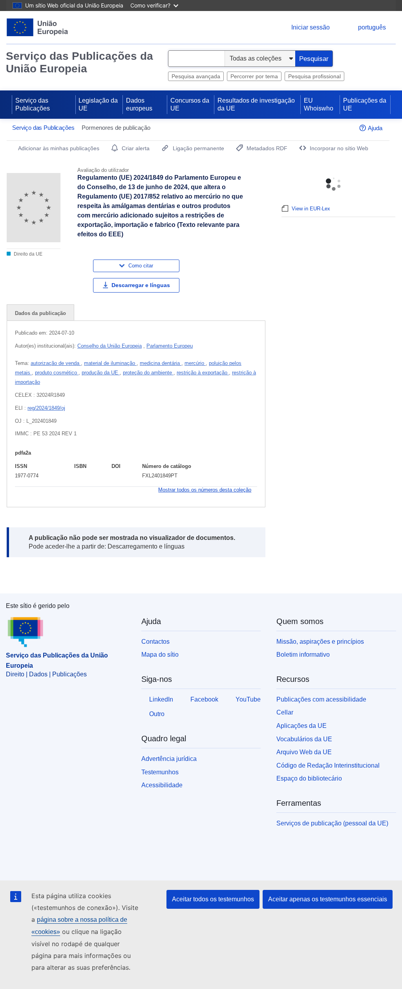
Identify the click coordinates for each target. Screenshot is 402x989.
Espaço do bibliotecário (309, 778)
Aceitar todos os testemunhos (213, 899)
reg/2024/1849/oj (46, 408)
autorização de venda (56, 363)
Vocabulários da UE (304, 739)
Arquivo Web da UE (304, 752)
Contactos (155, 641)
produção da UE (101, 373)
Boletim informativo (303, 654)
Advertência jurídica (169, 758)
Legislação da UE (98, 104)
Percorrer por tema (254, 76)
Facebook (204, 699)
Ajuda (375, 128)
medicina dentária (160, 363)
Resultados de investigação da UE (256, 104)
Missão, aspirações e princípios (320, 641)
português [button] (372, 27)
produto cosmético (57, 373)
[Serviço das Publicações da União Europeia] (37, 27)
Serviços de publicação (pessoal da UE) (332, 823)
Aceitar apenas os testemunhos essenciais (327, 899)
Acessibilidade (162, 785)
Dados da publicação (40, 313)
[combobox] (196, 58)
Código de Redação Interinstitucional (328, 765)
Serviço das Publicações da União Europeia (79, 62)
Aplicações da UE (301, 725)
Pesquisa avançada (196, 76)
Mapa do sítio (160, 654)
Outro (156, 714)
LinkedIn (161, 699)
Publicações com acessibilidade (321, 699)
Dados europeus (139, 104)
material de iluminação (110, 363)
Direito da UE (27, 254)
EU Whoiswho (318, 104)
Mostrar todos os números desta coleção (204, 490)
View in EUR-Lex (311, 209)
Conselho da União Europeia (109, 346)
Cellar (284, 712)
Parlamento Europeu (169, 346)
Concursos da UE (189, 104)
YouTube (248, 699)
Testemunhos (160, 772)
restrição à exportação (203, 373)
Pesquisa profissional (314, 76)
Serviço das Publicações (32, 104)
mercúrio (195, 363)
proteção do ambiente (148, 373)
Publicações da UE (364, 104)
